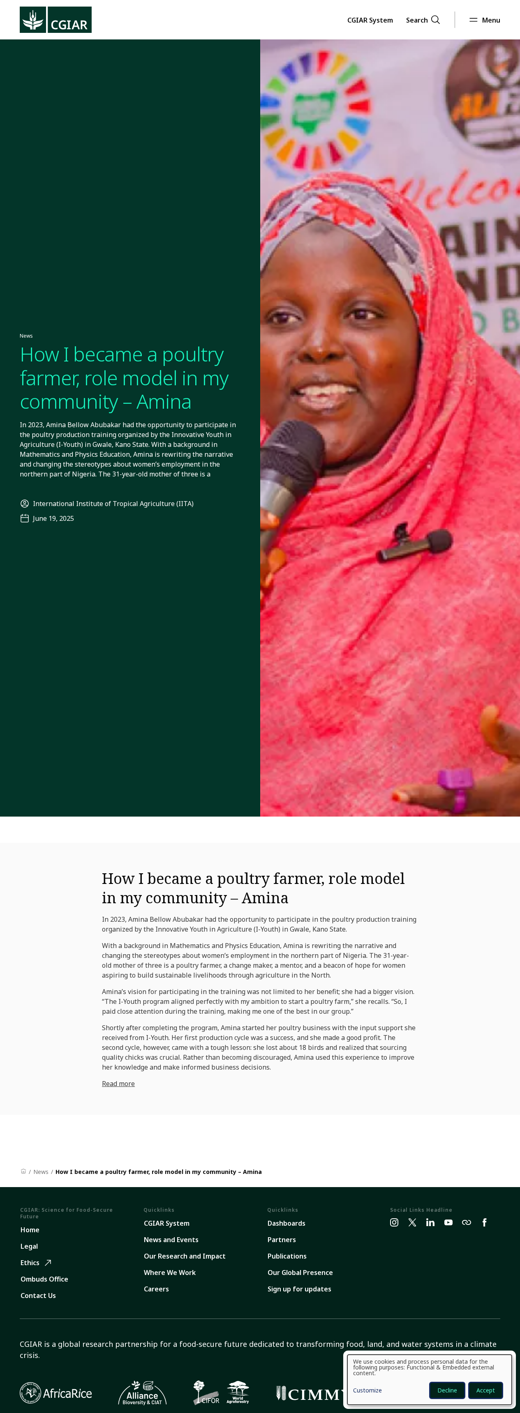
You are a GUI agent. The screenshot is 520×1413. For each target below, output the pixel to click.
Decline (447, 1390)
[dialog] (429, 1380)
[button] (370, 20)
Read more (118, 1083)
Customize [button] (367, 1391)
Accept (485, 1390)
